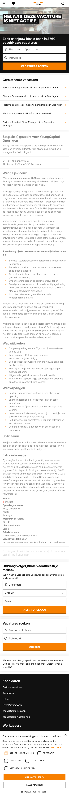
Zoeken (34, 647)
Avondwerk (8, 693)
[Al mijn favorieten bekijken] (13, 3)
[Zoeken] (64, 3)
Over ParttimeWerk (12, 705)
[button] (34, 791)
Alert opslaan (34, 609)
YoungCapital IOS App (14, 710)
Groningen (9, 551)
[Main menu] (3, 3)
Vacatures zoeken (34, 66)
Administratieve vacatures (32, 551)
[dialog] (34, 764)
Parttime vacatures (12, 687)
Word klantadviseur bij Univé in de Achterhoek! (27, 113)
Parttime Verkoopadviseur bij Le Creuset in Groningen (30, 87)
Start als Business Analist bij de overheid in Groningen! (30, 96)
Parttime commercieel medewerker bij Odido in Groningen (32, 104)
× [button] (65, 735)
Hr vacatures (57, 551)
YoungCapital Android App (16, 716)
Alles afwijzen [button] (34, 785)
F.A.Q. (6, 699)
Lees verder (56, 747)
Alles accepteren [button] (34, 777)
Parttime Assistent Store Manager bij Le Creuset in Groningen (28, 124)
